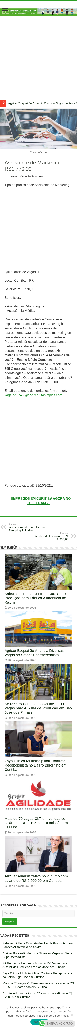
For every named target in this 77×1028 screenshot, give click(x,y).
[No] (72, 1015)
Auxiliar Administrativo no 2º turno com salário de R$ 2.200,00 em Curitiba (36, 878)
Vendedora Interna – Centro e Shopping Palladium (28, 527)
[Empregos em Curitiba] (38, 11)
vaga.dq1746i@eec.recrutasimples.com (33, 395)
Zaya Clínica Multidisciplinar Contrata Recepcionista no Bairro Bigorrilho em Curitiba (36, 765)
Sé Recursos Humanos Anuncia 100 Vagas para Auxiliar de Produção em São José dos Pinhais (38, 708)
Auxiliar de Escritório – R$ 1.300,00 (51, 536)
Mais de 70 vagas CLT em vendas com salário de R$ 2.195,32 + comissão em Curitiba (36, 822)
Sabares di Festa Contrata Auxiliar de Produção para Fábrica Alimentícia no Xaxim (35, 598)
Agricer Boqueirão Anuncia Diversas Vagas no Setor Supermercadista (34, 653)
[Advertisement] (38, 63)
